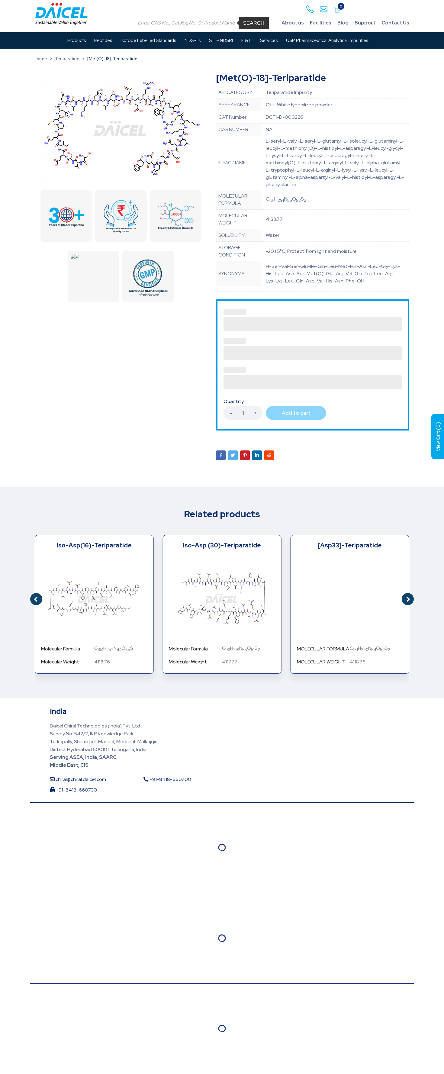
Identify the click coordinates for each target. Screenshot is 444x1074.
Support (365, 23)
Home (41, 58)
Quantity (234, 401)
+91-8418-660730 (76, 790)
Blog (343, 23)
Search (253, 22)
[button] (408, 599)
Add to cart (296, 412)
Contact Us (395, 23)
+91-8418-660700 (169, 779)
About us (293, 23)
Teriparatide (67, 58)
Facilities (320, 23)
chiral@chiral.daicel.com (80, 779)
